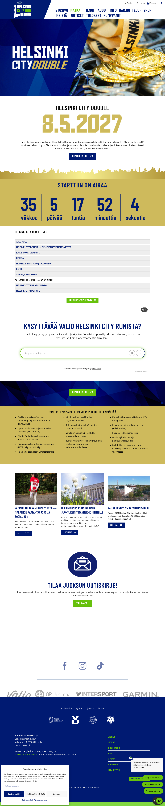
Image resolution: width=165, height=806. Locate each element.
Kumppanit (112, 15)
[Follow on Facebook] (64, 668)
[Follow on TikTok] (100, 668)
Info (113, 10)
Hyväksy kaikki (14, 794)
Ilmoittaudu (96, 10)
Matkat (76, 10)
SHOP (147, 10)
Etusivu (61, 10)
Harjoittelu (129, 10)
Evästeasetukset (91, 787)
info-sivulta (32, 754)
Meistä (61, 15)
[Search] (162, 3)
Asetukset (56, 794)
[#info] (162, 403)
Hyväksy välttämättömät (36, 794)
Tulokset (93, 15)
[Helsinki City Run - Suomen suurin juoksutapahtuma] (26, 9)
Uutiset (77, 15)
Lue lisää (22, 533)
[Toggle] (18, 243)
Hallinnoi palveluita (12, 786)
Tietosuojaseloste (40, 800)
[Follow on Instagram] (82, 668)
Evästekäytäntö (27, 800)
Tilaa (80, 603)
